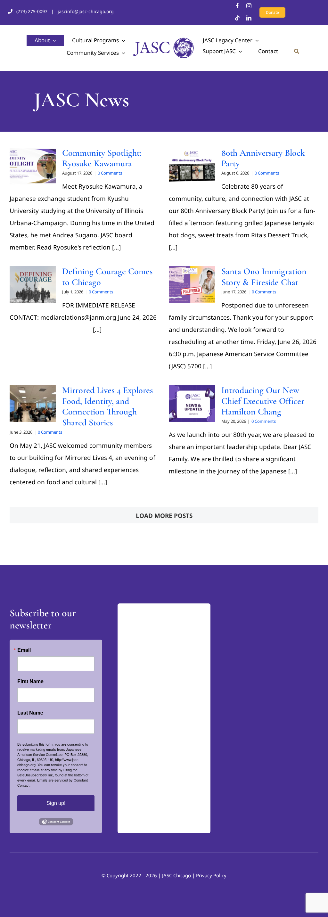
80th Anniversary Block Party (263, 158)
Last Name (30, 712)
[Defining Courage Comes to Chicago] (33, 284)
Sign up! (55, 803)
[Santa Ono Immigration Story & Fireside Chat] (192, 284)
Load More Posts (164, 516)
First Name (30, 681)
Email (24, 649)
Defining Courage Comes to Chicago (107, 277)
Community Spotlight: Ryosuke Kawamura (102, 158)
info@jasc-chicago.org (148, 750)
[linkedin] (248, 17)
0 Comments (110, 173)
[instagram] (248, 5)
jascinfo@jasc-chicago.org (86, 11)
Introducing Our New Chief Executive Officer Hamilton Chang (262, 401)
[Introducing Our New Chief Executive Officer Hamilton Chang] (192, 403)
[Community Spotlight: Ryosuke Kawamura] (33, 166)
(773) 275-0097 (31, 11)
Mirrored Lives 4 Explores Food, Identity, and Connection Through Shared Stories (107, 406)
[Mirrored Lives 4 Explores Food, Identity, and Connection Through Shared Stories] (33, 403)
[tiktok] (237, 17)
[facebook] (237, 5)
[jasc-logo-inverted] (150, 609)
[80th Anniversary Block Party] (192, 166)
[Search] (296, 51)
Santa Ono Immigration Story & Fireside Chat (264, 277)
